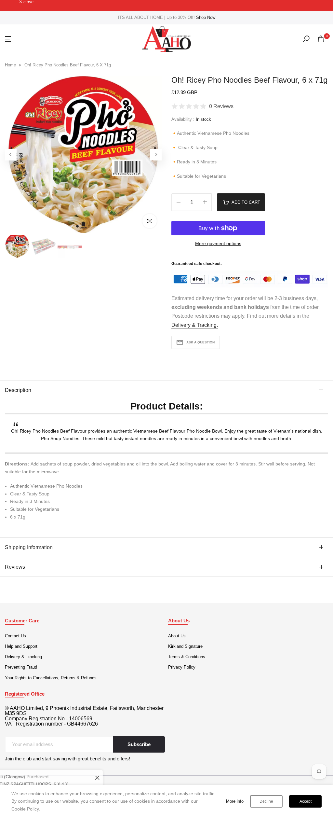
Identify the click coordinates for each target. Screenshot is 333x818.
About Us (177, 635)
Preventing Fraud (21, 667)
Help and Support (21, 646)
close (13, 2)
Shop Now (205, 17)
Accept (306, 801)
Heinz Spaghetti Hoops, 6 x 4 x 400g (77, 784)
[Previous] (11, 154)
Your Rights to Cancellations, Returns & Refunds (51, 677)
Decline (266, 801)
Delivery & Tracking (23, 656)
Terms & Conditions (186, 656)
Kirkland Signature (185, 646)
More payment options (218, 243)
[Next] (156, 154)
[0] (321, 39)
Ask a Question (200, 342)
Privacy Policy (181, 667)
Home (10, 64)
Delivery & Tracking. (194, 325)
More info (235, 801)
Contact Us (15, 635)
